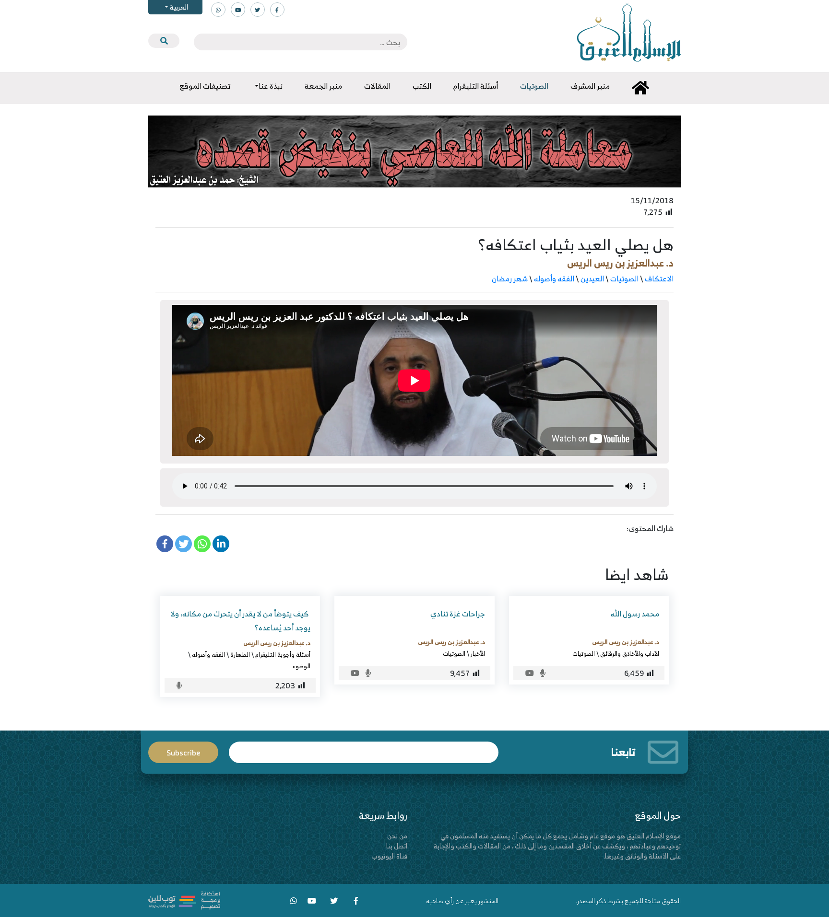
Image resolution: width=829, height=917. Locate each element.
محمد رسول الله (635, 613)
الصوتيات (624, 278)
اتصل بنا (396, 846)
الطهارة (240, 654)
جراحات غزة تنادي (457, 613)
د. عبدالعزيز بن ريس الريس (620, 263)
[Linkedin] (221, 543)
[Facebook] (164, 543)
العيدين (592, 278)
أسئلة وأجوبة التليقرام (282, 654)
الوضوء (301, 666)
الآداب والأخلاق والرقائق (629, 653)
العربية (178, 7)
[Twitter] (183, 543)
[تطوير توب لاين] (184, 899)
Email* (363, 748)
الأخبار (478, 653)
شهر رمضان (510, 278)
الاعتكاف (659, 278)
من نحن (397, 836)
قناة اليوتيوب (389, 856)
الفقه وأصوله (554, 278)
